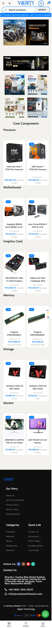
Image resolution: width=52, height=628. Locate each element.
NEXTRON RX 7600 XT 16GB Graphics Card (14, 281)
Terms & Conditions (15, 500)
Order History (34, 541)
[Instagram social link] (23, 564)
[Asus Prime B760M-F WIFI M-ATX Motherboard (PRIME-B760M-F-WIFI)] (37, 210)
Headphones (11, 546)
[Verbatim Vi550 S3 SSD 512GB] (37, 372)
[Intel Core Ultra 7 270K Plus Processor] (14, 153)
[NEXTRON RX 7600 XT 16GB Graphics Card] (14, 264)
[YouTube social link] (28, 564)
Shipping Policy (13, 514)
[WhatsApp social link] (33, 564)
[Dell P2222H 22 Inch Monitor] (37, 426)
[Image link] (8, 479)
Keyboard (10, 536)
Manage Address (35, 546)
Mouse (9, 541)
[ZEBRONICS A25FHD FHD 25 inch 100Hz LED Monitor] (14, 426)
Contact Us (33, 532)
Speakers (10, 550)
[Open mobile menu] (3, 3)
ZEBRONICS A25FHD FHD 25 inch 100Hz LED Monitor (14, 443)
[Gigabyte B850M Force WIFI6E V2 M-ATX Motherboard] (14, 210)
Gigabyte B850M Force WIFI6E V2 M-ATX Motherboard (14, 227)
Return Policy (12, 509)
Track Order (33, 550)
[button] (26, 32)
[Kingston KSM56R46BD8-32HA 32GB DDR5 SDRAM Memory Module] (37, 318)
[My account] (41, 3)
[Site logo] (25, 3)
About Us (10, 495)
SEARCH (42, 10)
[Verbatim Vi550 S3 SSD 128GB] (14, 372)
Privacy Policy (12, 505)
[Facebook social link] (19, 564)
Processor (10, 532)
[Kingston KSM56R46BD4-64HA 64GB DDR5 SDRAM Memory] (14, 318)
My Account (33, 536)
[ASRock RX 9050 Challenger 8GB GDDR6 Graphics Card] (37, 264)
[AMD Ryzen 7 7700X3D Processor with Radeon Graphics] (37, 153)
